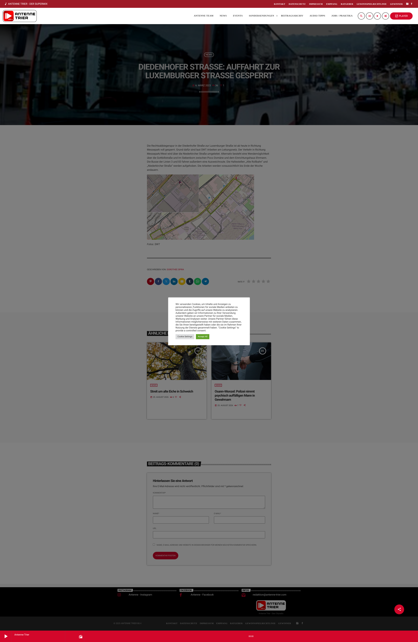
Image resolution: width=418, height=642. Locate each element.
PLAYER (401, 16)
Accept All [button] (203, 336)
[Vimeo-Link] (20, 16)
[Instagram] (407, 4)
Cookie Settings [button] (184, 336)
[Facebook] (411, 4)
